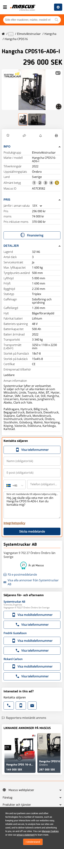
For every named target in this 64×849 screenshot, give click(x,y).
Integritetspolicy (14, 523)
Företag (7, 797)
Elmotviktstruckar (29, 34)
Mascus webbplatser (21, 790)
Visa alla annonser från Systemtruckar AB (33, 582)
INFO (7, 146)
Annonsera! (58, 7)
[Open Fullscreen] (58, 106)
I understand (33, 841)
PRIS (7, 199)
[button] (32, 89)
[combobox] (32, 205)
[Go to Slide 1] (23, 119)
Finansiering (35, 235)
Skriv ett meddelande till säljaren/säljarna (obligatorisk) (32, 494)
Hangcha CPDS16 (16, 39)
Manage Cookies (50, 831)
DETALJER (11, 245)
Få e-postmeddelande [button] (22, 574)
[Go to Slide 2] (37, 119)
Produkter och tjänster (17, 804)
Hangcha (50, 34)
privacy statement (26, 834)
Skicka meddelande (32, 531)
